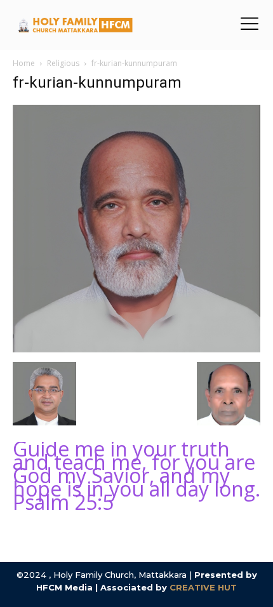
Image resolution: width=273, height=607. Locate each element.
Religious (63, 63)
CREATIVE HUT (203, 587)
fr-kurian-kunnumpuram (97, 82)
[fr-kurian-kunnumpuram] (136, 349)
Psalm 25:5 (63, 502)
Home (24, 63)
